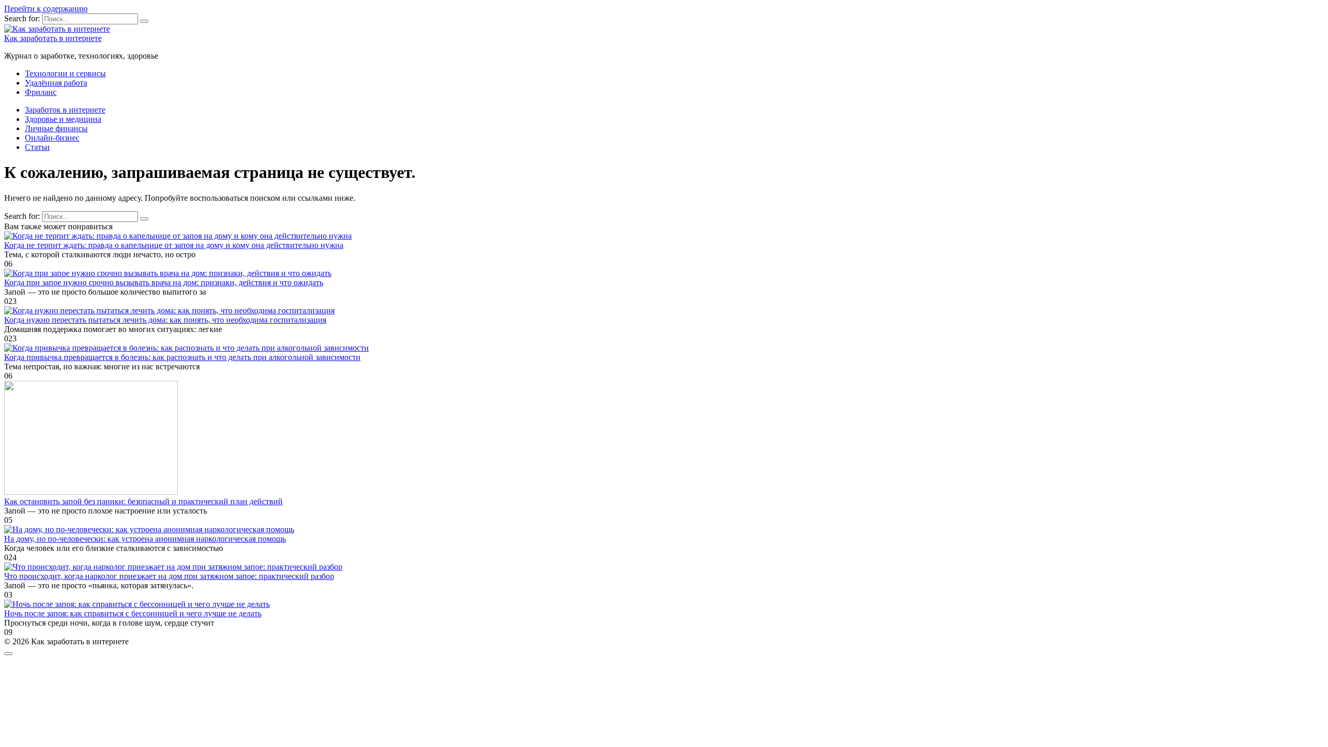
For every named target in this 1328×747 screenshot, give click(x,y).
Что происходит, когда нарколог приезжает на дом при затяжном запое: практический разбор (169, 576)
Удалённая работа (56, 82)
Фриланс (41, 92)
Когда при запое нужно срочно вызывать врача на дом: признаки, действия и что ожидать (163, 282)
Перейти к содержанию (46, 8)
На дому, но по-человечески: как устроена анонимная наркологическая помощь (145, 538)
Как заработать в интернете (53, 38)
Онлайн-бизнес (52, 137)
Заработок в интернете (65, 109)
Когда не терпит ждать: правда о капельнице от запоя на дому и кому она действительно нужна (173, 245)
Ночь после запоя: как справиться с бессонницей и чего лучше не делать (132, 613)
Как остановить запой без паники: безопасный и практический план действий (143, 501)
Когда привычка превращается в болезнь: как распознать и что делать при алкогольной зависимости (182, 357)
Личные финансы (56, 128)
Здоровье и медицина (63, 119)
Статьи (37, 147)
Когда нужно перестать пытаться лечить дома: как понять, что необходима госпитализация (165, 319)
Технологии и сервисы (65, 73)
